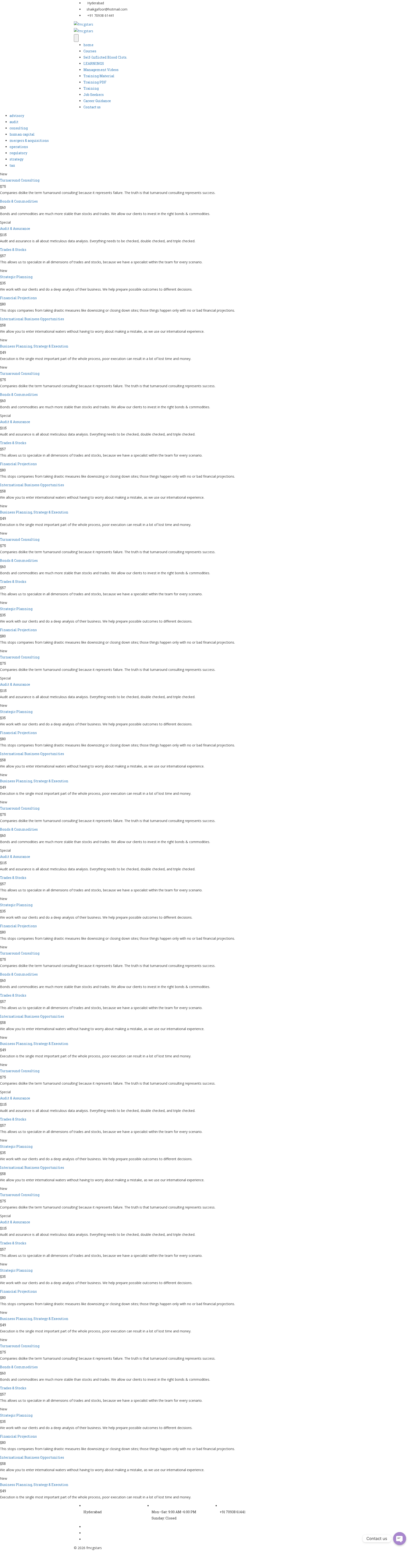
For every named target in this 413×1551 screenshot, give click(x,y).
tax (12, 165)
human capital (22, 134)
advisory (17, 115)
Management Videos (101, 69)
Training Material (98, 76)
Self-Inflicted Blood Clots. (105, 57)
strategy (16, 159)
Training (91, 88)
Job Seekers (93, 94)
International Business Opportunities (32, 319)
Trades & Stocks (13, 249)
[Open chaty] (399, 1538)
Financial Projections (18, 298)
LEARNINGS (93, 63)
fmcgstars (94, 1547)
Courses (89, 51)
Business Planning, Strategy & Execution (34, 346)
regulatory (18, 153)
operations (19, 146)
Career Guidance (97, 101)
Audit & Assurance (15, 228)
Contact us (92, 107)
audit (14, 122)
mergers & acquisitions (29, 140)
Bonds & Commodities (19, 201)
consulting (19, 128)
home (88, 45)
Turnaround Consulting (19, 180)
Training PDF (94, 82)
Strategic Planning (16, 277)
